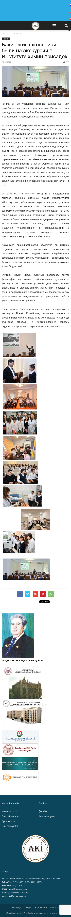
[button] (66, 25)
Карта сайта (41, 907)
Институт (16, 907)
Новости (6, 39)
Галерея (28, 907)
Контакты (54, 907)
